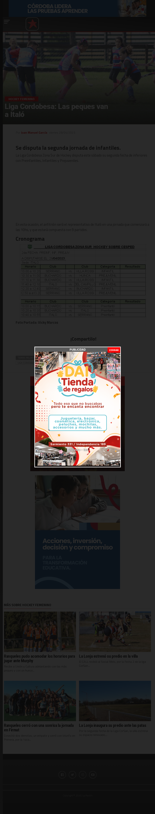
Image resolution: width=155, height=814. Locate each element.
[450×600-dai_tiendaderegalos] (77, 464)
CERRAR (114, 350)
